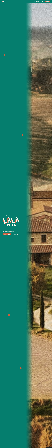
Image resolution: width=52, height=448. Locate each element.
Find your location (7, 234)
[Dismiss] (51, 447)
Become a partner (42, 1)
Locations (37, 1)
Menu (34, 1)
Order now (47, 1)
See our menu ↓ (16, 234)
